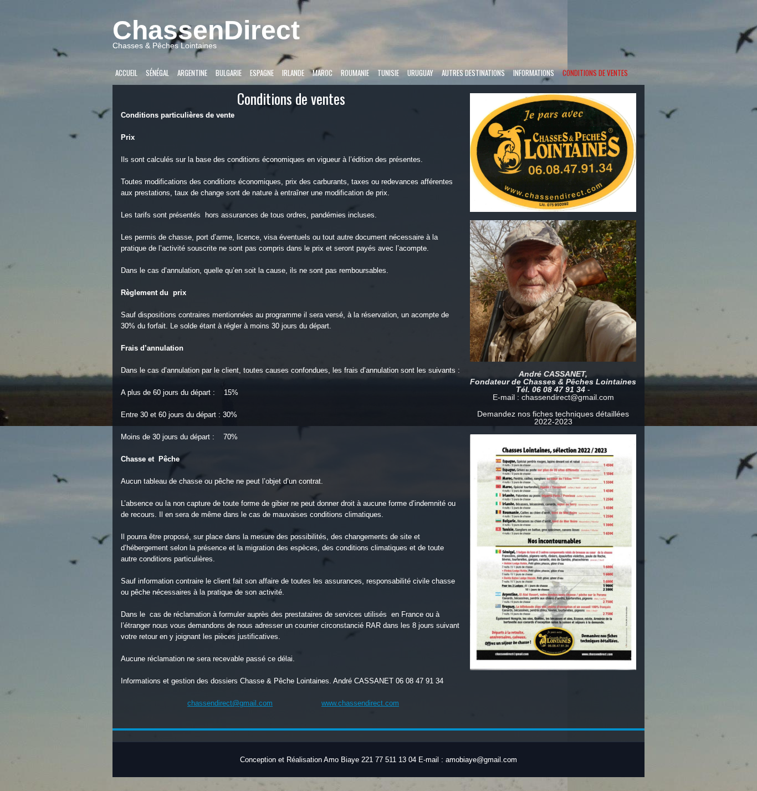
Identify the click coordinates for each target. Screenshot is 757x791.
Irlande (293, 72)
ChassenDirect (206, 30)
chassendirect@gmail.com (230, 703)
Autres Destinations (473, 72)
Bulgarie (229, 72)
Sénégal (157, 72)
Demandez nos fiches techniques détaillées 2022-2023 (553, 417)
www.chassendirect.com (360, 703)
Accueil (126, 72)
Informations (533, 72)
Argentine (192, 72)
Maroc (323, 72)
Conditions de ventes (595, 72)
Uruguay (420, 72)
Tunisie (388, 72)
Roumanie (355, 72)
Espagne (262, 72)
